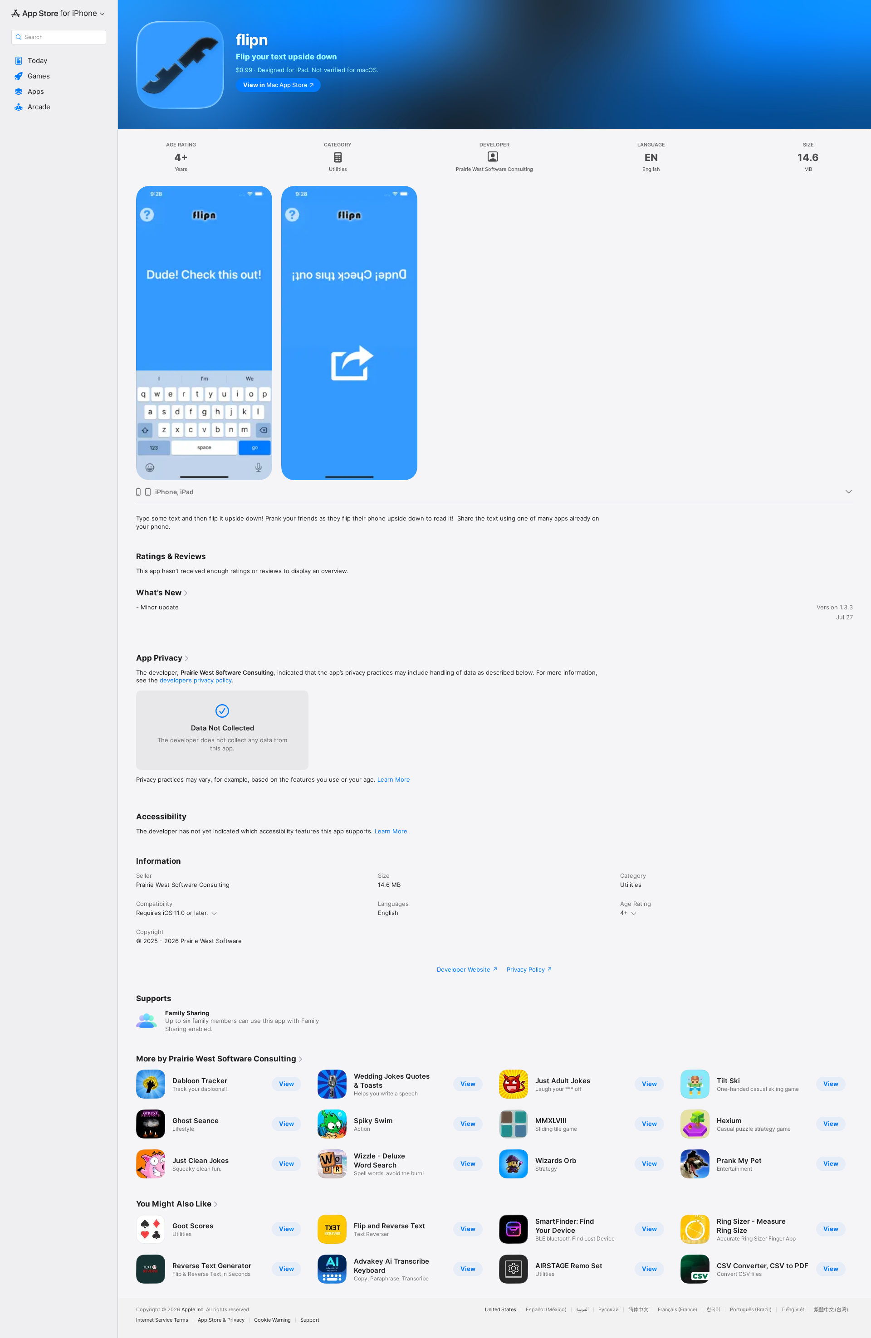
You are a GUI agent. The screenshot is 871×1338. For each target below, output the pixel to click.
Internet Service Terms (162, 1320)
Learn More (393, 779)
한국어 (713, 1309)
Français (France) (677, 1309)
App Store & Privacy (221, 1320)
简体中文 (638, 1309)
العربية (582, 1309)
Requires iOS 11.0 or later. (172, 912)
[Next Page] (862, 1124)
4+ (624, 912)
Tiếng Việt (792, 1309)
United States (500, 1309)
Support (309, 1320)
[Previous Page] (127, 1124)
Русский (608, 1309)
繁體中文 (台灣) (831, 1309)
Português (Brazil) (751, 1309)
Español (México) (546, 1309)
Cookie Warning (272, 1320)
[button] (59, 61)
